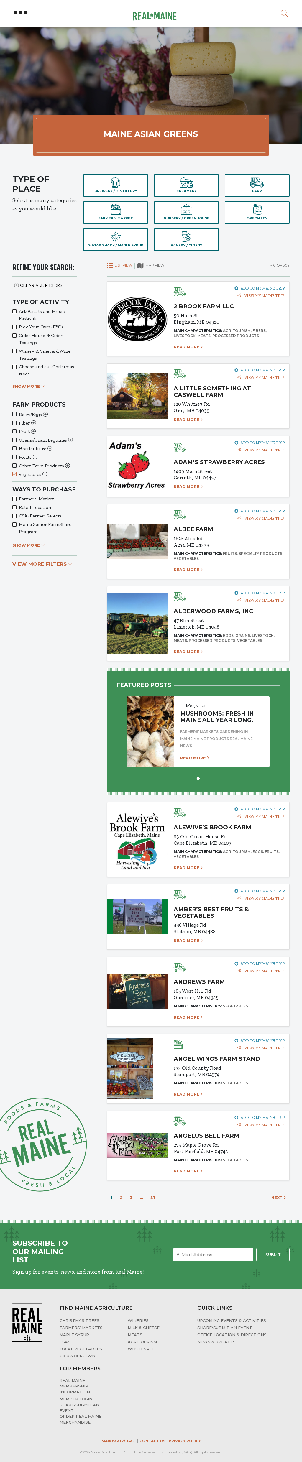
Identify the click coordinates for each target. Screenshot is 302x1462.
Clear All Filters (41, 285)
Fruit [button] (25, 431)
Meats (135, 1334)
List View (123, 265)
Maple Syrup (74, 1334)
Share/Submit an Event (224, 1327)
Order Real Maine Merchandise (80, 1419)
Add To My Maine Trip (263, 288)
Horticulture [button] (33, 448)
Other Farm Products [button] (42, 465)
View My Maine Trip (264, 295)
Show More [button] (26, 386)
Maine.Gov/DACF (118, 1441)
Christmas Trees (79, 1320)
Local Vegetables (81, 1348)
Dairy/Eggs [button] (31, 414)
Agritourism (142, 1341)
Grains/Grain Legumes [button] (43, 440)
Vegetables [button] (30, 474)
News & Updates (216, 1341)
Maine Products (211, 738)
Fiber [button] (25, 423)
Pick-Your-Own (77, 1356)
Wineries (138, 1320)
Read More (187, 346)
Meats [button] (26, 457)
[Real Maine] (154, 12)
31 (152, 1197)
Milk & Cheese (144, 1327)
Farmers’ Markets (81, 1327)
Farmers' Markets (199, 731)
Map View (154, 265)
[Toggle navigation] (20, 12)
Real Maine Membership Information (75, 1386)
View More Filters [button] (40, 564)
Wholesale (141, 1348)
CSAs (65, 1341)
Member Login (76, 1399)
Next (277, 1197)
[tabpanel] (198, 726)
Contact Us (152, 1441)
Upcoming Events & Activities (231, 1320)
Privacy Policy (185, 1441)
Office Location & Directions (232, 1334)
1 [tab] (198, 778)
